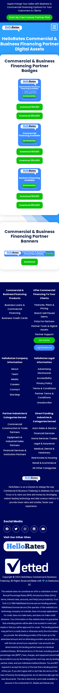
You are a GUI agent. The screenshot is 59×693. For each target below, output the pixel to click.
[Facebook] (7, 529)
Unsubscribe (44, 402)
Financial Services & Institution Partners (14, 452)
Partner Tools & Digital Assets (44, 327)
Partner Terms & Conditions (44, 395)
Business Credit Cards (15, 318)
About (14, 369)
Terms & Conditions (44, 388)
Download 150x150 (29, 107)
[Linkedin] (34, 529)
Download (29, 261)
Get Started (44, 340)
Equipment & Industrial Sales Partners (15, 441)
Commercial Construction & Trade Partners (14, 428)
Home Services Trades (44, 438)
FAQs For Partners (44, 321)
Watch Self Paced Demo (44, 315)
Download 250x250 (29, 115)
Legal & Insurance (44, 443)
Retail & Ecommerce (44, 463)
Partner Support (44, 334)
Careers (14, 384)
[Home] (12, 28)
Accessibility (44, 378)
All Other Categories (44, 468)
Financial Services (44, 433)
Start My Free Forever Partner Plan (29, 17)
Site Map (15, 394)
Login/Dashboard (44, 347)
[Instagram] (25, 529)
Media (14, 379)
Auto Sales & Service (44, 428)
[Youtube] (43, 529)
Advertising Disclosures (44, 371)
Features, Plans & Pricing (44, 306)
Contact (15, 389)
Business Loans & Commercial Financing (15, 309)
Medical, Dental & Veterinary (44, 450)
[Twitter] (16, 529)
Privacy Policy (44, 383)
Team (14, 374)
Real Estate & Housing (44, 457)
